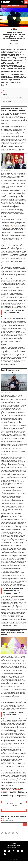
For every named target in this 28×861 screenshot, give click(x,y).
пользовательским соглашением (17, 826)
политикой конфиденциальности (7, 827)
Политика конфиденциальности (14, 847)
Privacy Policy (7, 828)
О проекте (13, 843)
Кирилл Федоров (14, 43)
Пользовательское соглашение (14, 845)
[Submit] (25, 824)
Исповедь (14, 29)
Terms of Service (12, 828)
